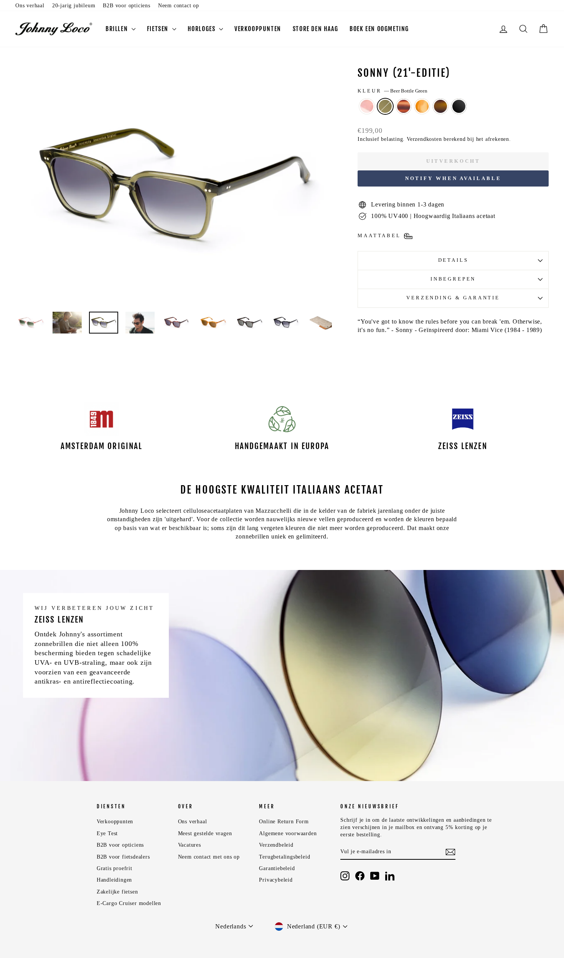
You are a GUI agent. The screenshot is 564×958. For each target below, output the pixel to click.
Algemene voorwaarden (288, 833)
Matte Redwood (403, 106)
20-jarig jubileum (74, 5)
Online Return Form (283, 821)
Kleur (392, 91)
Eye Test (107, 833)
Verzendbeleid (276, 845)
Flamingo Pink (366, 106)
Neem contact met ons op (209, 857)
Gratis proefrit (114, 868)
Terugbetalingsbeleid (284, 857)
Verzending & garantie (453, 298)
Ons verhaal (30, 5)
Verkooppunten (257, 29)
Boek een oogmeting (379, 29)
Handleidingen (114, 880)
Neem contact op (178, 5)
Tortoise (440, 106)
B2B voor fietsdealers (123, 857)
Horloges (202, 29)
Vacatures (189, 845)
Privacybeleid (275, 880)
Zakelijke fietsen (117, 892)
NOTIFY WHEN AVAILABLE (453, 178)
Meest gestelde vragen (205, 833)
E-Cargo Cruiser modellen (129, 903)
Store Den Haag (315, 29)
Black (459, 106)
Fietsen (158, 29)
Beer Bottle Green (385, 106)
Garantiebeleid (277, 868)
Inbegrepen (453, 279)
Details (453, 260)
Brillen (118, 29)
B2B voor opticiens (126, 5)
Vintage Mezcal (422, 106)
